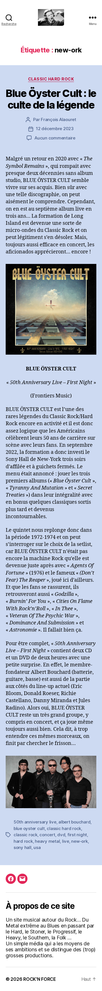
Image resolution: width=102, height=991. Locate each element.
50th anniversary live (35, 822)
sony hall (22, 847)
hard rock (23, 841)
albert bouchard (74, 822)
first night (77, 834)
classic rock (25, 834)
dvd (61, 834)
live (65, 841)
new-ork (79, 841)
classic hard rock (64, 828)
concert (47, 834)
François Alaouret (58, 119)
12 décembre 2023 (55, 128)
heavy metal (47, 841)
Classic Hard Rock (51, 79)
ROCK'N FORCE (39, 979)
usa (37, 847)
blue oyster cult (29, 828)
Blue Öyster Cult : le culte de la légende (51, 99)
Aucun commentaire (55, 138)
